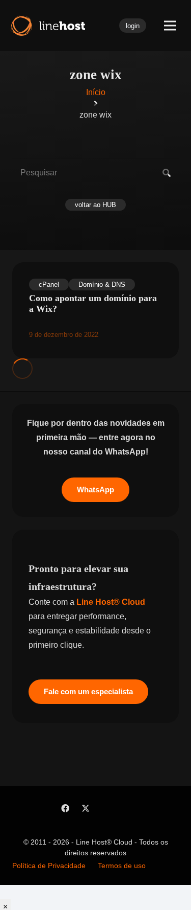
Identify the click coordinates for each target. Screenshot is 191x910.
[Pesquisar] (166, 173)
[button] (170, 25)
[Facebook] (65, 808)
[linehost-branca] (46, 25)
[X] (85, 808)
